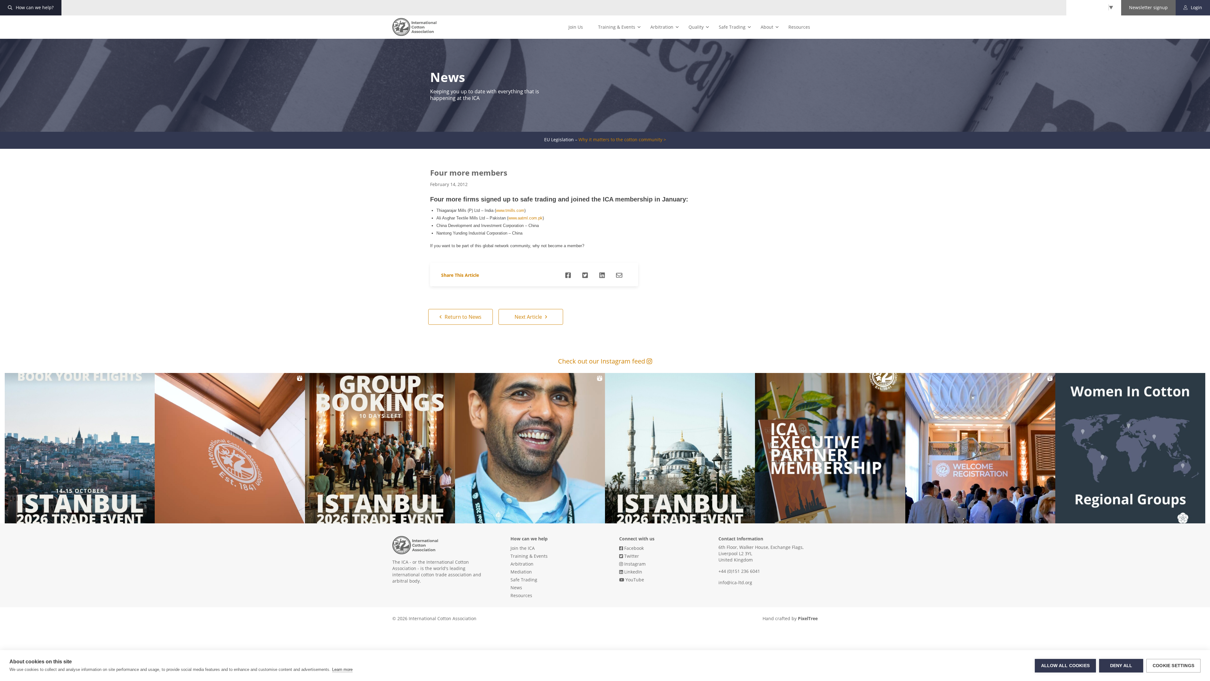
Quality (696, 27)
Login (1196, 7)
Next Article (529, 316)
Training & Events (616, 27)
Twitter (631, 556)
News (516, 588)
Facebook (633, 548)
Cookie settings (1173, 665)
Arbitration (661, 27)
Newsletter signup (1148, 7)
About (767, 27)
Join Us (575, 27)
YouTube (634, 580)
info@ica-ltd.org (735, 582)
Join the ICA (522, 548)
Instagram (634, 564)
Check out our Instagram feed (602, 361)
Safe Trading (732, 27)
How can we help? (34, 7)
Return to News (462, 316)
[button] (80, 448)
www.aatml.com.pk (525, 218)
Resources (799, 27)
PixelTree (808, 618)
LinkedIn (632, 572)
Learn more (342, 669)
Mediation (521, 572)
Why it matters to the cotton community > (622, 140)
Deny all (1121, 665)
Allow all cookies (1065, 665)
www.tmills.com (510, 210)
